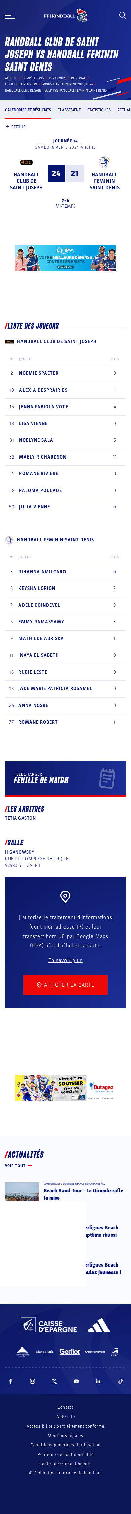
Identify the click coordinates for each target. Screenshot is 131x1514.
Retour (18, 127)
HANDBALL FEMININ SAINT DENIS (105, 181)
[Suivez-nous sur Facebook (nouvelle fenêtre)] (10, 1381)
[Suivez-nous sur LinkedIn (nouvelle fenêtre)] (98, 1381)
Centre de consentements (65, 1463)
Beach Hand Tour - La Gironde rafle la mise (83, 1194)
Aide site (65, 1416)
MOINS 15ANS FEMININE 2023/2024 (67, 84)
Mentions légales (65, 1435)
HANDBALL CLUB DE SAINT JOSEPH (26, 181)
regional (78, 78)
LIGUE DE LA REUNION (21, 84)
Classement (69, 110)
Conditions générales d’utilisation (66, 1445)
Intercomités (71, 1258)
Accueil (11, 78)
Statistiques (99, 110)
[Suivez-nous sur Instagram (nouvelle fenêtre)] (32, 1381)
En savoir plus (65, 960)
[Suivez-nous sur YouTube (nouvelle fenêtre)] (76, 1381)
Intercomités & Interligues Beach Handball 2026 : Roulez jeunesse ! (82, 1268)
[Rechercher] (122, 15)
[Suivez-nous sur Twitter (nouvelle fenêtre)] (54, 1381)
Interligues (70, 1221)
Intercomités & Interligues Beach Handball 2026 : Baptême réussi (81, 1231)
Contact (65, 1407)
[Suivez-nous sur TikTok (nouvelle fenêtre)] (120, 1381)
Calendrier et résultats (28, 110)
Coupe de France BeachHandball (84, 1183)
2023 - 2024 (57, 78)
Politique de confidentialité (66, 1454)
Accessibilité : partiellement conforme (65, 1426)
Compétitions (33, 78)
